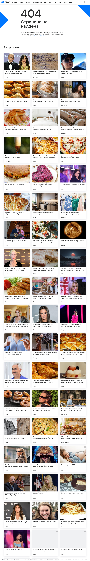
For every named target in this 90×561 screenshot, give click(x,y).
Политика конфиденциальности (55, 559)
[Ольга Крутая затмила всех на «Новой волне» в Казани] (17, 66)
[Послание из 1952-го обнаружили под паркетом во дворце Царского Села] (45, 66)
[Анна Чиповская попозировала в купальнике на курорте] (45, 543)
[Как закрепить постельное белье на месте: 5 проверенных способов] (45, 122)
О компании (10, 559)
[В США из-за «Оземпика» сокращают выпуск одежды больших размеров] (73, 206)
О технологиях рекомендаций (38, 559)
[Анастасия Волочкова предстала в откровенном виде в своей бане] (17, 318)
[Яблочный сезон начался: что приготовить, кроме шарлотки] (73, 431)
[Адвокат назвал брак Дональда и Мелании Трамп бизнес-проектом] (17, 234)
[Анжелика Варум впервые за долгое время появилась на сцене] (73, 318)
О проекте (26, 559)
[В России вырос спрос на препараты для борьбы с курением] (17, 346)
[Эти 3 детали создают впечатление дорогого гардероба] (17, 459)
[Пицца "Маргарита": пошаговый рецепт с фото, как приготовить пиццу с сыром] (45, 150)
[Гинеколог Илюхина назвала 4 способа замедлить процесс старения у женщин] (73, 403)
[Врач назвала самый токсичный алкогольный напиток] (17, 150)
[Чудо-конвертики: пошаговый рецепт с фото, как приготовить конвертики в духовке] (17, 94)
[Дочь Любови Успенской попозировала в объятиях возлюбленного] (17, 543)
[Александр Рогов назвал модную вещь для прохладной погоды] (17, 375)
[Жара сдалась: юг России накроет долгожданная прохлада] (45, 346)
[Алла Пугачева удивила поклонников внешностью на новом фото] (45, 459)
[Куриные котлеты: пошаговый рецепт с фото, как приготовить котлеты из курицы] (17, 290)
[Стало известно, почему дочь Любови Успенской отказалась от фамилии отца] (73, 543)
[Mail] (2, 2)
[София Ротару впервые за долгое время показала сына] (73, 178)
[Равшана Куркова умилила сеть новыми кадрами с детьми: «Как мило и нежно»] (17, 515)
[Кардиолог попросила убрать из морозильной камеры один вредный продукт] (73, 94)
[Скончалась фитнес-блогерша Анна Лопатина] (73, 66)
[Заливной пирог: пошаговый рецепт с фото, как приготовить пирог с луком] (17, 178)
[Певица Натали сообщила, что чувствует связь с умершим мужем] (73, 290)
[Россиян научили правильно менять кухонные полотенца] (45, 206)
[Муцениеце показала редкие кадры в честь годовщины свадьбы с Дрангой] (45, 318)
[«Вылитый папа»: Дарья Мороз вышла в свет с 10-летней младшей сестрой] (17, 262)
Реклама (16, 559)
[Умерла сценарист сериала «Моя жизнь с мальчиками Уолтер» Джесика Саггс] (45, 515)
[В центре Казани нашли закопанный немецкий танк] (17, 431)
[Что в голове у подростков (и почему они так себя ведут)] (45, 290)
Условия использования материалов (74, 559)
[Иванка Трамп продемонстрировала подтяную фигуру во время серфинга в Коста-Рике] (45, 487)
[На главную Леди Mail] (7, 2)
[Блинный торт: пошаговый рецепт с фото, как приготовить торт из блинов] (73, 487)
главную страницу (40, 36)
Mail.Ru (3, 559)
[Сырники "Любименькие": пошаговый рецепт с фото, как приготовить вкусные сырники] (17, 122)
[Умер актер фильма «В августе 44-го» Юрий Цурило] (17, 487)
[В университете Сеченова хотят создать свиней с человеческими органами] (73, 122)
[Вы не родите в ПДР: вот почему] (73, 459)
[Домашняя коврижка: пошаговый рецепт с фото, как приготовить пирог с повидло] (73, 515)
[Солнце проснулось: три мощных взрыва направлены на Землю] (73, 234)
